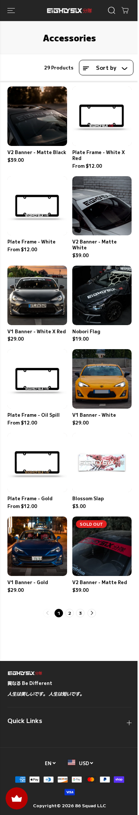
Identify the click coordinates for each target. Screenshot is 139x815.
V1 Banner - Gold (27, 583)
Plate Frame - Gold (30, 499)
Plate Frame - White (31, 242)
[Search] (111, 10)
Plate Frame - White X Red (98, 155)
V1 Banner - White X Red (36, 332)
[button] (11, 10)
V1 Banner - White (94, 415)
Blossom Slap (88, 499)
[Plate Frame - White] (37, 206)
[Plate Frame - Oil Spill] (37, 379)
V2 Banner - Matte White (94, 245)
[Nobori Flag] (102, 295)
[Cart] (125, 10)
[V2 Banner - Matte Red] (102, 546)
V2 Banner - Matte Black (36, 153)
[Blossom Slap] (102, 462)
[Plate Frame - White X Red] (102, 116)
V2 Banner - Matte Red (99, 583)
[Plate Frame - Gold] (37, 462)
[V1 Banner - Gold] (37, 546)
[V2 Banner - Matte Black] (37, 116)
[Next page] (92, 613)
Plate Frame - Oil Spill (33, 415)
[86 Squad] (69, 10)
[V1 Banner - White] (102, 379)
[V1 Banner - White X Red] (37, 295)
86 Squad (85, 805)
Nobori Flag (86, 332)
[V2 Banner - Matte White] (102, 206)
